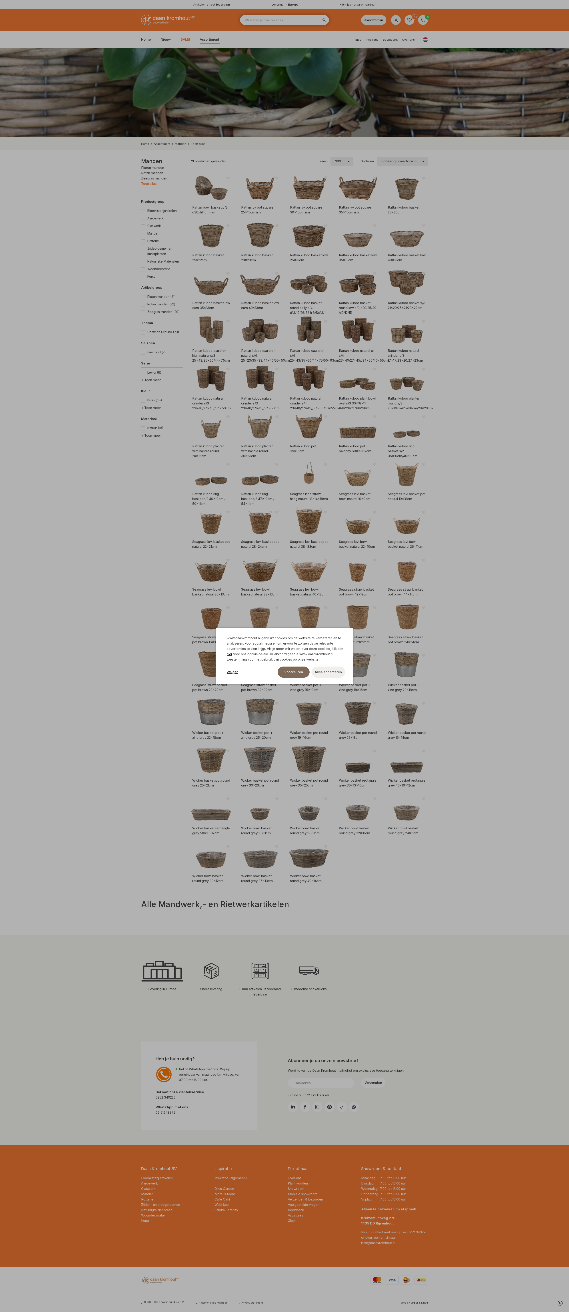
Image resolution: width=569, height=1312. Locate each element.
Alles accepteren (328, 672)
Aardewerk (155, 218)
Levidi (154, 372)
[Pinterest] (330, 1107)
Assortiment (209, 39)
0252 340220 (166, 1097)
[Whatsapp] (560, 1303)
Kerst (151, 276)
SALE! (185, 39)
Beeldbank (390, 39)
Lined (424, 1302)
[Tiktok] (342, 1107)
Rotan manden (152, 173)
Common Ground (163, 332)
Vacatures (295, 1215)
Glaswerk (154, 226)
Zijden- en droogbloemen (161, 1205)
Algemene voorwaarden (213, 1302)
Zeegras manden (154, 178)
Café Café (222, 1199)
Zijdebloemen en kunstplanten (159, 251)
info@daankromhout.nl (378, 1243)
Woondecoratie (158, 269)
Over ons (408, 39)
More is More (224, 1194)
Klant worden (374, 20)
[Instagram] (317, 1107)
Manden (153, 233)
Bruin (154, 400)
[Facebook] (305, 1107)
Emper (414, 1302)
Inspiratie (372, 39)
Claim (292, 1220)
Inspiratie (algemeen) (230, 1178)
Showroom (296, 1189)
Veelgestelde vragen (303, 1205)
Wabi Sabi (221, 1205)
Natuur (155, 428)
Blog (358, 39)
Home (146, 39)
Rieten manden (152, 167)
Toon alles (149, 183)
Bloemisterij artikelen (157, 1178)
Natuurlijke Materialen (163, 261)
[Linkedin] (293, 1107)
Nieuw (166, 39)
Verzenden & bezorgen (305, 1199)
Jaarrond (157, 352)
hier (229, 654)
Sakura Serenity (226, 1210)
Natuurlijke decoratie (157, 1210)
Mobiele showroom (302, 1194)
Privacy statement (252, 1302)
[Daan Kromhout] (167, 20)
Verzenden (373, 1083)
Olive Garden (224, 1189)
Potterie (153, 241)
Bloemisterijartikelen (162, 211)
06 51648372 (165, 1112)
